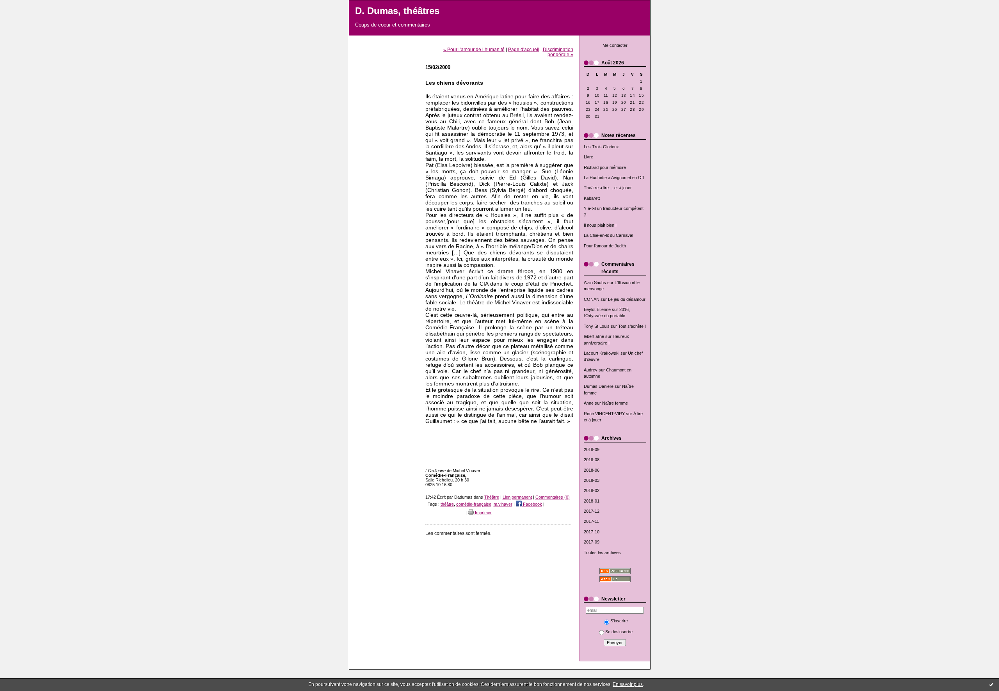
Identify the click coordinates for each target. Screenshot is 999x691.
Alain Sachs (595, 282)
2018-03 (591, 480)
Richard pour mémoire (605, 167)
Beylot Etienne (597, 309)
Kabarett (592, 198)
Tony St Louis (597, 326)
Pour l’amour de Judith (605, 245)
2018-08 (591, 459)
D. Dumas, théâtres (397, 11)
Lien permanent (517, 497)
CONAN (591, 299)
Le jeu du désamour (626, 299)
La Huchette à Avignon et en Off (614, 177)
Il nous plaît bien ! (600, 225)
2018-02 (591, 490)
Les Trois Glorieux (601, 146)
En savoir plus (628, 684)
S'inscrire (619, 620)
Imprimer (483, 512)
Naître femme (615, 403)
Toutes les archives (602, 552)
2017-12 (591, 511)
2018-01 (591, 501)
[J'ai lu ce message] (991, 684)
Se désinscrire (619, 631)
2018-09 (591, 449)
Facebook (532, 504)
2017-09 (591, 542)
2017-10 (591, 531)
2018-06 (591, 470)
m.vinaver (503, 504)
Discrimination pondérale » (558, 52)
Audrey (590, 370)
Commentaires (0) (552, 497)
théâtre (447, 504)
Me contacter (615, 45)
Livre (588, 157)
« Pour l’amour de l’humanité (474, 49)
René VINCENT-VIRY (604, 413)
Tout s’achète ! (632, 326)
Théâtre (491, 497)
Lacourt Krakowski (601, 353)
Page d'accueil (523, 49)
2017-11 (591, 521)
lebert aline (594, 336)
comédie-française (473, 504)
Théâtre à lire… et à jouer (608, 187)
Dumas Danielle (598, 386)
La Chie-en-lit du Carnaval (608, 235)
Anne (589, 403)
